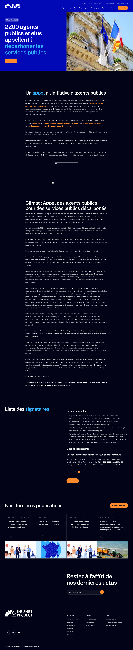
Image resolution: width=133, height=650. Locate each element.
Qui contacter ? (91, 619)
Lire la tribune (11, 61)
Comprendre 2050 (109, 3)
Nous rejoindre (90, 625)
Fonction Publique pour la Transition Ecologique (60, 123)
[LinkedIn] (81, 3)
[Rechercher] (62, 8)
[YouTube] (88, 3)
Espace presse (90, 622)
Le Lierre (36, 123)
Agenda (86, 8)
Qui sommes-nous (72, 619)
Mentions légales (111, 619)
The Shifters (97, 3)
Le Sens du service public (92, 123)
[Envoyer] (102, 592)
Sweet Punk (37, 646)
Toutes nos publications (119, 505)
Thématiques (95, 8)
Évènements (70, 628)
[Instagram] (85, 3)
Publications (78, 8)
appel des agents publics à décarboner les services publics (49, 126)
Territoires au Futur (122, 3)
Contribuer (105, 8)
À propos (68, 8)
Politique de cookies (112, 625)
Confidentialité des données (114, 622)
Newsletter (122, 8)
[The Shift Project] (13, 6)
